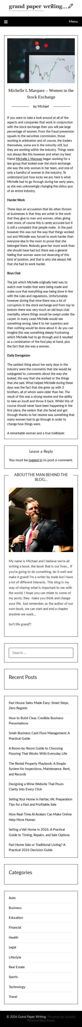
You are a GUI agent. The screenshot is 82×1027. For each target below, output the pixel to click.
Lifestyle (15, 957)
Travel (13, 996)
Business (15, 908)
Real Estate (17, 967)
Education (16, 917)
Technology (17, 987)
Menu (73, 21)
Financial (15, 927)
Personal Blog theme (41, 1020)
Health (13, 937)
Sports (13, 977)
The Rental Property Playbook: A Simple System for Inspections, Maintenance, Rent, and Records (39, 769)
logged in (35, 460)
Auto (12, 898)
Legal (12, 947)
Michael (43, 106)
